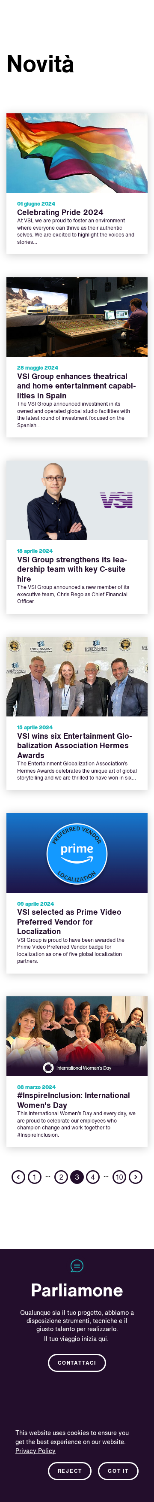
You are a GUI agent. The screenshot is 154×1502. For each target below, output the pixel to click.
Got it (118, 1471)
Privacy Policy (35, 1451)
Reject (70, 1471)
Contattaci (77, 1363)
